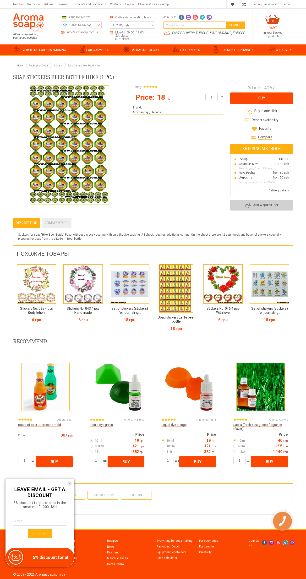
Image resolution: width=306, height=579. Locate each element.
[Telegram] (202, 17)
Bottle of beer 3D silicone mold (39, 425)
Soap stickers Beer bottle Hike (84, 65)
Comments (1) (57, 223)
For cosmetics (208, 540)
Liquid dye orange (174, 425)
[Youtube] (195, 17)
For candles (207, 546)
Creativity (205, 552)
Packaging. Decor (168, 546)
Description (27, 223)
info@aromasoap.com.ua (82, 32)
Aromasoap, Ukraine (147, 112)
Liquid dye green (101, 425)
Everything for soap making (174, 540)
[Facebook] (181, 17)
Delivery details (279, 190)
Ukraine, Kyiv (120, 25)
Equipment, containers (171, 552)
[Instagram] (188, 17)
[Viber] (209, 17)
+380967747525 (79, 17)
